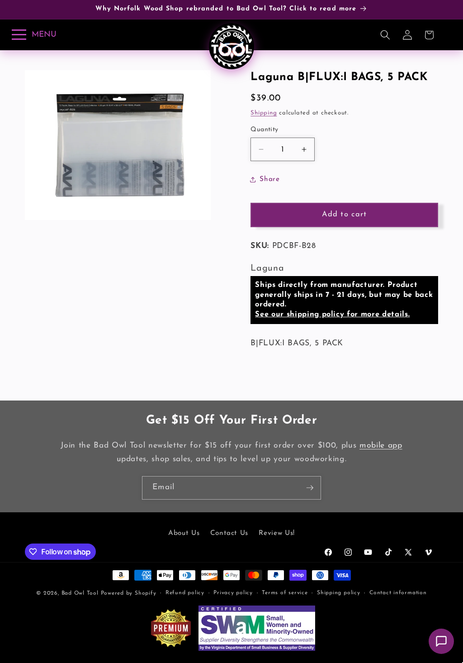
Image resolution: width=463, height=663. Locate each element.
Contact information (398, 593)
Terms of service (284, 593)
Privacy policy (233, 593)
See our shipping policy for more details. (332, 314)
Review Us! (277, 533)
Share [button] (269, 179)
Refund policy (184, 593)
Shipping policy (338, 593)
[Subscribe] (310, 488)
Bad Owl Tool (80, 593)
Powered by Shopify (128, 593)
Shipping (263, 113)
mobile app (380, 445)
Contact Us (229, 533)
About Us (183, 533)
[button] (385, 35)
